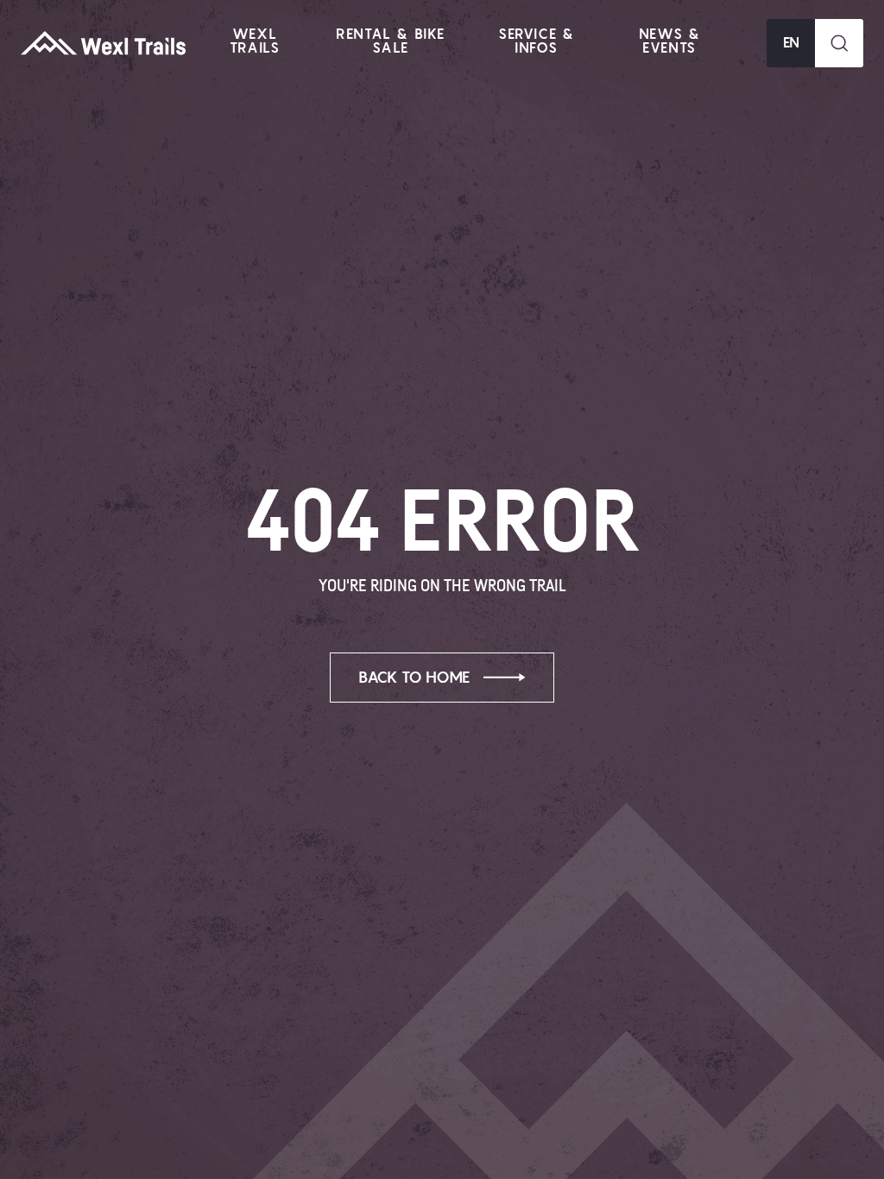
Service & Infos (536, 41)
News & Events (670, 41)
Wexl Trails (255, 41)
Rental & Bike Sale (390, 41)
